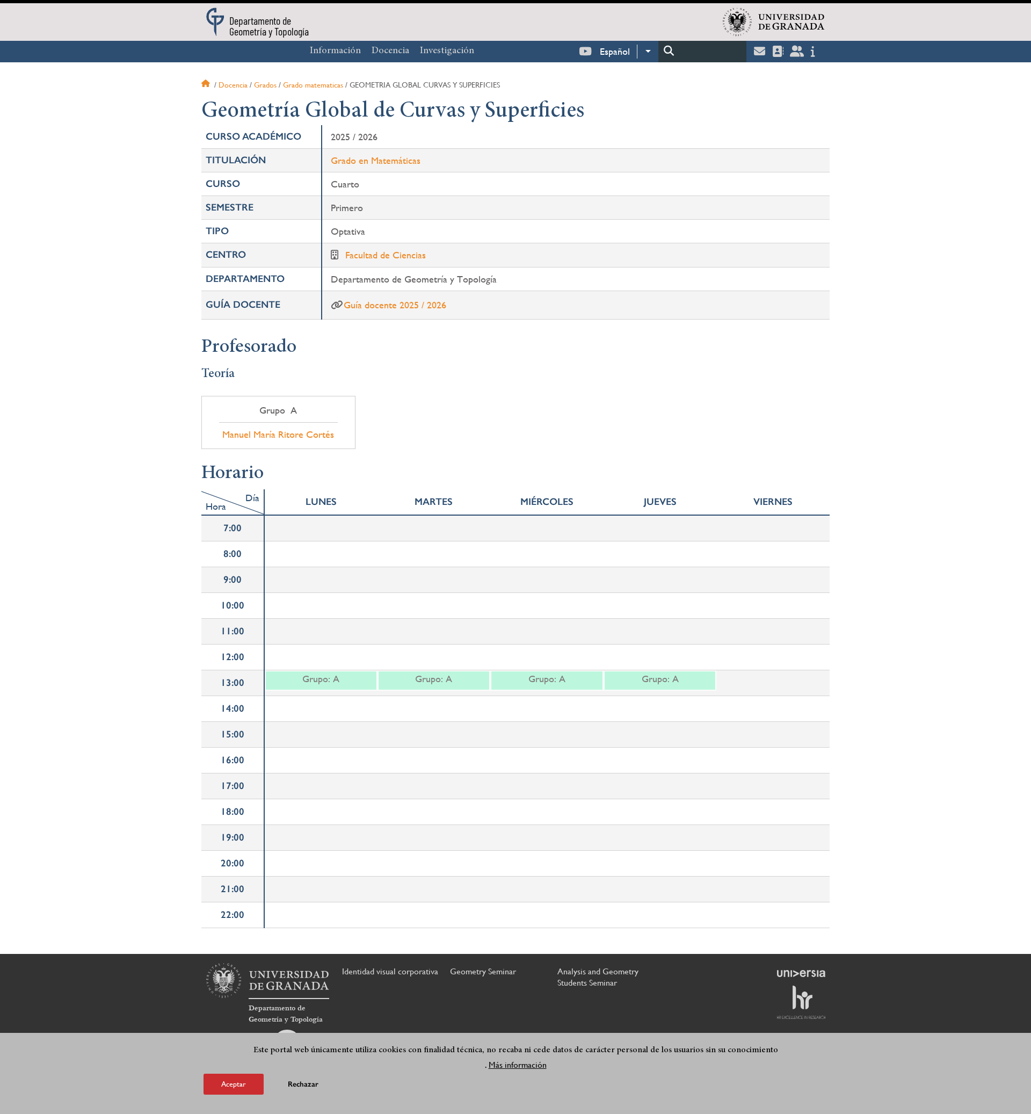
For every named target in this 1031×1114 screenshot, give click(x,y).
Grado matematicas (313, 85)
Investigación (447, 51)
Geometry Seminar (483, 971)
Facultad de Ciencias (385, 255)
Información (335, 51)
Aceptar (233, 1084)
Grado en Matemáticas (375, 160)
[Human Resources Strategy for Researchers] (801, 1002)
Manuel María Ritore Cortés (278, 434)
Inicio (206, 84)
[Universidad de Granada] (773, 22)
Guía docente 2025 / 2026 (395, 304)
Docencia (390, 51)
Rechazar (303, 1084)
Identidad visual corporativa (390, 971)
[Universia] (801, 973)
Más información (518, 1065)
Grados (265, 85)
